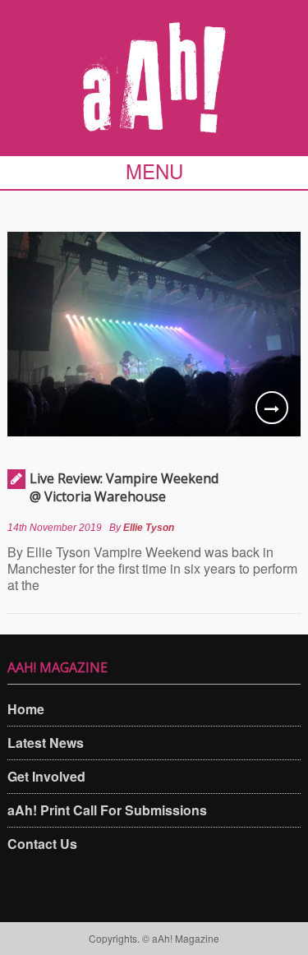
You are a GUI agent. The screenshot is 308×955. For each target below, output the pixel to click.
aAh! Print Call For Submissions (107, 809)
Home (25, 708)
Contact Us (42, 843)
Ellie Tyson (148, 527)
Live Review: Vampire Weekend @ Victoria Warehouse (124, 487)
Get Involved (46, 776)
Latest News (45, 742)
